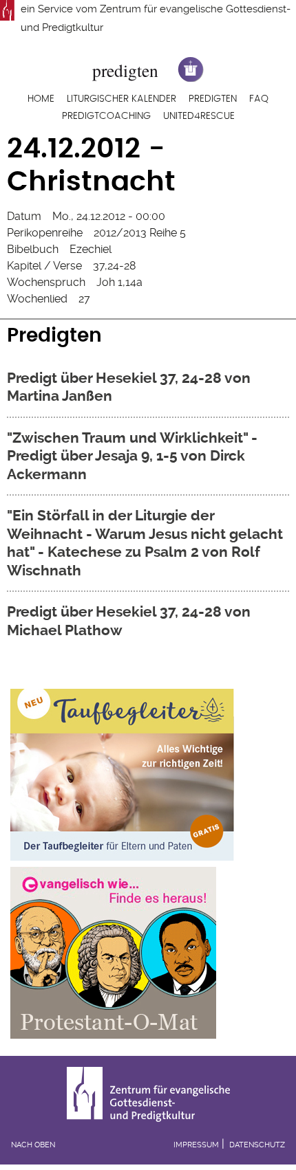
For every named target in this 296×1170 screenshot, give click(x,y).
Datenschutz (257, 1144)
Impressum (196, 1144)
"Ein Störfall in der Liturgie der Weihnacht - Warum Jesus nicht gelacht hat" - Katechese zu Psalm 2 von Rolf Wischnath (145, 543)
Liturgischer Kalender (121, 99)
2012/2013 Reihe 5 (140, 232)
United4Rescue (199, 116)
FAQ (258, 99)
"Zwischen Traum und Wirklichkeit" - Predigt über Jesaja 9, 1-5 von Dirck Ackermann (132, 456)
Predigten (213, 99)
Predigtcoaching (106, 116)
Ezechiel (91, 249)
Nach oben (33, 1144)
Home (41, 99)
